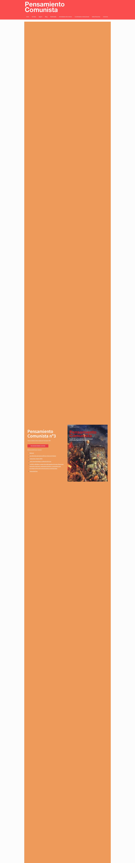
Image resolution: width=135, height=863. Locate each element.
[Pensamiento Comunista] (46, 13)
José (31, 461)
